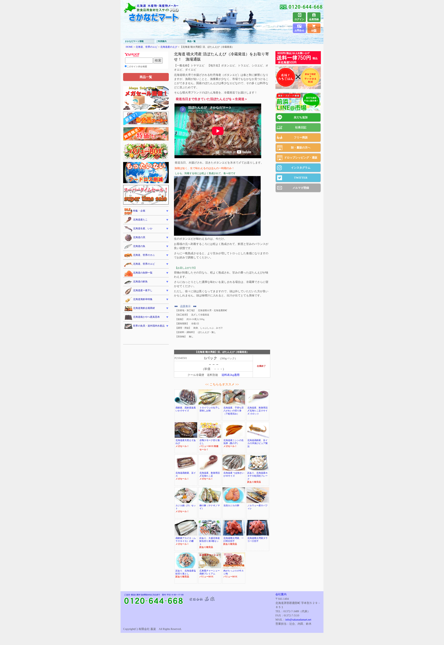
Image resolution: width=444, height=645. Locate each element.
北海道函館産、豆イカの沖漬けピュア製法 (257, 443)
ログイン (299, 19)
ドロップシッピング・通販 (300, 157)
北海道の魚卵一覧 (142, 272)
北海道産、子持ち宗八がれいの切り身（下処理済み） (233, 411)
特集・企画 (139, 211)
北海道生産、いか (142, 228)
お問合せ (299, 30)
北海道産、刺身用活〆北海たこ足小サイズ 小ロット (257, 411)
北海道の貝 (139, 237)
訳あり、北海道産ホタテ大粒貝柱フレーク (257, 476)
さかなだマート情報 (134, 41)
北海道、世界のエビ (146, 46)
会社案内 (281, 594)
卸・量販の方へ (300, 147)
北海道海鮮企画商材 (144, 308)
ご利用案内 (161, 41)
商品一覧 (191, 41)
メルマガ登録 (300, 187)
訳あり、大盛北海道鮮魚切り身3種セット (209, 541)
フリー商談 (301, 137)
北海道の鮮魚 (140, 281)
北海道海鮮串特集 (142, 299)
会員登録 (314, 19)
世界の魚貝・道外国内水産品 (149, 325)
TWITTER (301, 177)
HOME (129, 46)
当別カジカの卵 (231, 505)
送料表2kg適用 (230, 374)
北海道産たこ (140, 219)
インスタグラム (300, 167)
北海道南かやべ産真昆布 (146, 317)
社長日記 (300, 127)
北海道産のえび (168, 46)
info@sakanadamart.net (298, 619)
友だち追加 (301, 117)
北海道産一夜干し (142, 290)
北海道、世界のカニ (144, 255)
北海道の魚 (139, 246)
